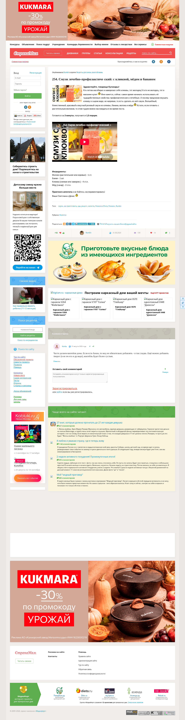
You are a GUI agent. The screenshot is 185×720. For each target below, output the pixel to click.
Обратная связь (85, 669)
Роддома (18, 396)
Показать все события (27, 478)
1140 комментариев (67, 444)
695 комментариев (67, 460)
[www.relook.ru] (162, 694)
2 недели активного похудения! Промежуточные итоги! (86, 456)
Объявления (28, 44)
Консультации (114, 53)
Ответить (56, 361)
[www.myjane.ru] (109, 694)
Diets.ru (84, 696)
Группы (86, 53)
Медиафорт (40, 711)
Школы (17, 402)
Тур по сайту (19, 357)
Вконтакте (25, 107)
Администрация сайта (87, 660)
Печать (103, 224)
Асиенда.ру (135, 696)
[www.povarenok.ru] (59, 694)
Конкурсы (15, 44)
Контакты (52, 656)
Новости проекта (22, 362)
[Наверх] (182, 298)
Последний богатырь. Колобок (25, 464)
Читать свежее (53, 53)
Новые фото (19, 375)
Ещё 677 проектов (159, 293)
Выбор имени (101, 44)
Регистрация (36, 72)
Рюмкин (111, 206)
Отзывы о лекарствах (121, 44)
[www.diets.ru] (84, 694)
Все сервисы (140, 44)
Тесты (16, 380)
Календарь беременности (79, 44)
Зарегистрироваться (65, 388)
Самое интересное (22, 378)
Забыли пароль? (20, 90)
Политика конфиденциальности (91, 673)
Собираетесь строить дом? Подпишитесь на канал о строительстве (26, 169)
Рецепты (131, 53)
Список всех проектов (135, 702)
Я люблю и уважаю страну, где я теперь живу (80, 440)
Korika (64, 346)
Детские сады (20, 399)
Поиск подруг (43, 44)
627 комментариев (67, 426)
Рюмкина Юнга (101, 206)
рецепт (84, 206)
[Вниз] (182, 307)
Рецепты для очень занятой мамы (89, 72)
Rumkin (66, 72)
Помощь (17, 367)
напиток (91, 206)
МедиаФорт (23, 696)
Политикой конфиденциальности (24, 123)
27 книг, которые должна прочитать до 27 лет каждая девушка (89, 422)
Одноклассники (29, 107)
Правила (18, 364)
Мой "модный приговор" (70, 474)
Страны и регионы (22, 385)
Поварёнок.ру (59, 696)
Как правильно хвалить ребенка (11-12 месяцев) (24, 307)
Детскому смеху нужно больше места (28, 186)
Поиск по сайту (26, 349)
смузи (60, 206)
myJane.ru (110, 696)
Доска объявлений (22, 391)
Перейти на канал (25, 267)
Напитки (62, 215)
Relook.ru (161, 696)
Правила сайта (84, 656)
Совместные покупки (164, 44)
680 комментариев (67, 478)
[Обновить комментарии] (182, 302)
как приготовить (70, 206)
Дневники (72, 53)
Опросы (17, 383)
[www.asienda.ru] (135, 694)
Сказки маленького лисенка (24, 447)
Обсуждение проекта (23, 359)
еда (79, 206)
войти (59, 392)
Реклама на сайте (56, 652)
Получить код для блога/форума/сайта (121, 224)
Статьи (98, 53)
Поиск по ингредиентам (27, 340)
